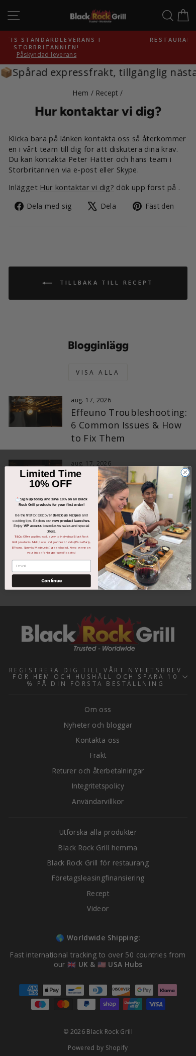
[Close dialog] (185, 472)
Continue (51, 581)
